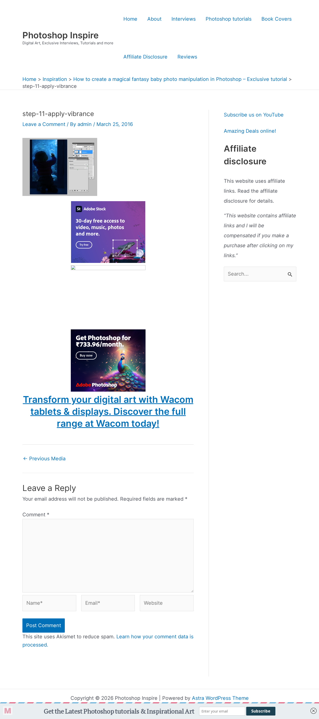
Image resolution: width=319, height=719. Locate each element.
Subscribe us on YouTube (254, 115)
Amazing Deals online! (250, 131)
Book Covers (276, 19)
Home (130, 19)
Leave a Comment (43, 124)
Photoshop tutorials (228, 19)
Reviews (187, 57)
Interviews (183, 19)
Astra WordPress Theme (220, 698)
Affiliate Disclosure (145, 57)
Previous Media (44, 458)
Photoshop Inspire (60, 35)
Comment (35, 515)
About (154, 19)
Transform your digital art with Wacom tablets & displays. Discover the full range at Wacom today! (108, 411)
